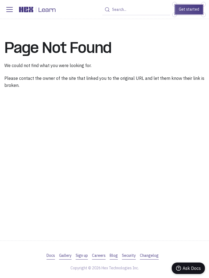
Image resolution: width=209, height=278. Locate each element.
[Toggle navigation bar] (9, 9)
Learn (47, 10)
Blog (114, 255)
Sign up (82, 255)
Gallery (65, 255)
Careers (99, 255)
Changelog (149, 255)
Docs (51, 255)
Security (129, 255)
